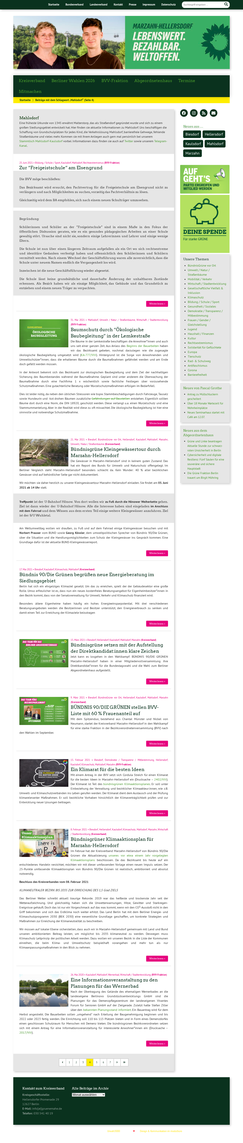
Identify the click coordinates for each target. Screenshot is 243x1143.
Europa (192, 352)
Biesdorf (92, 439)
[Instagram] (194, 113)
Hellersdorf (128, 439)
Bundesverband (74, 4)
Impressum (149, 4)
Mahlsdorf (77, 162)
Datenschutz (168, 4)
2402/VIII (160, 779)
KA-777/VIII (88, 355)
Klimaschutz (61, 569)
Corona (192, 370)
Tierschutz (194, 356)
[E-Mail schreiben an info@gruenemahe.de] (213, 113)
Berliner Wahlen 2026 (73, 80)
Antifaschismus (197, 365)
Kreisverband (32, 80)
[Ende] (125, 1062)
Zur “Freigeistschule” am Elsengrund (61, 167)
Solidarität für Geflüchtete (204, 347)
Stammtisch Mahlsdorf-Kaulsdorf (40, 141)
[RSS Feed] (203, 113)
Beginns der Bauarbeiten (143, 346)
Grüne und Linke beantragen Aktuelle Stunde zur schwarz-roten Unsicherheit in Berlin (204, 445)
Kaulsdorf (66, 162)
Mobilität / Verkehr (200, 279)
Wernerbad (113, 974)
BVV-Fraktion (114, 80)
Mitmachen (30, 91)
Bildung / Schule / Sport (47, 162)
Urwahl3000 (113, 1131)
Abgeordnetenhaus (153, 80)
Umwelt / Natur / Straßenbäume (117, 319)
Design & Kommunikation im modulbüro (161, 1131)
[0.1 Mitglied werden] (205, 193)
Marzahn (163, 439)
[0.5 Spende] (205, 252)
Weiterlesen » (157, 303)
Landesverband (98, 4)
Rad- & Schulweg (199, 361)
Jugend (192, 329)
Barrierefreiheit (197, 375)
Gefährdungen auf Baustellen (111, 398)
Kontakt (118, 4)
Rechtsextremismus (93, 162)
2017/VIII (25, 1032)
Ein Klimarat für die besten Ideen (107, 769)
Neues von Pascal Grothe (202, 388)
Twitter (128, 141)
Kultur (192, 338)
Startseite (53, 4)
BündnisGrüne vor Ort (109, 439)
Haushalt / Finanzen (201, 334)
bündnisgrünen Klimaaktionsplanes (126, 784)
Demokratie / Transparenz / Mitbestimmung (129, 759)
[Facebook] (184, 113)
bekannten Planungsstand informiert (107, 1010)
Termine (186, 80)
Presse (132, 4)
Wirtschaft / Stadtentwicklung (152, 319)
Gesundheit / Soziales (202, 306)
